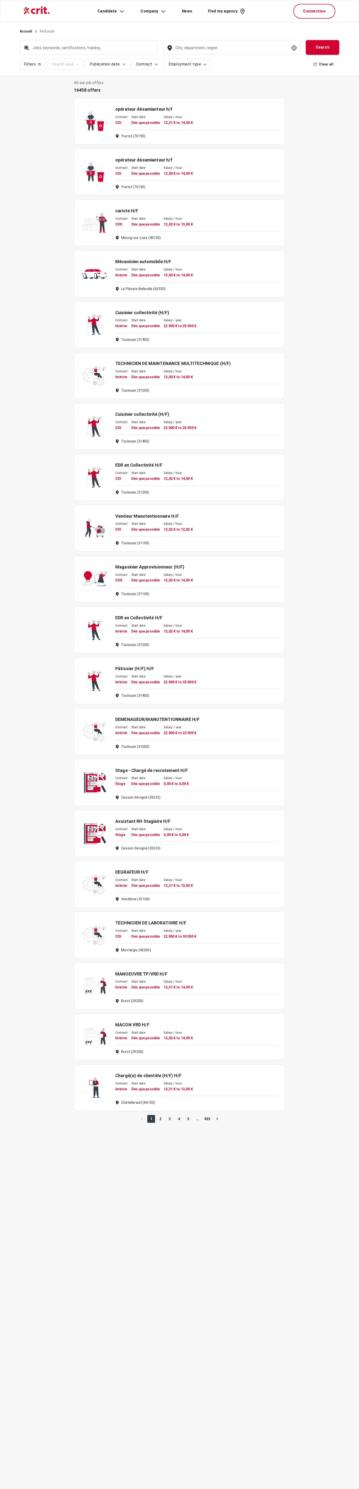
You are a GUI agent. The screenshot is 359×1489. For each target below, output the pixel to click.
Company (149, 11)
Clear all (326, 64)
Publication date (105, 64)
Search (322, 47)
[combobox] (231, 50)
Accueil (26, 31)
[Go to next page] (217, 1119)
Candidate (107, 11)
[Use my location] (294, 48)
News (187, 11)
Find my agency (223, 11)
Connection (314, 11)
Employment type (185, 64)
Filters (30, 64)
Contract (144, 64)
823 (207, 1119)
